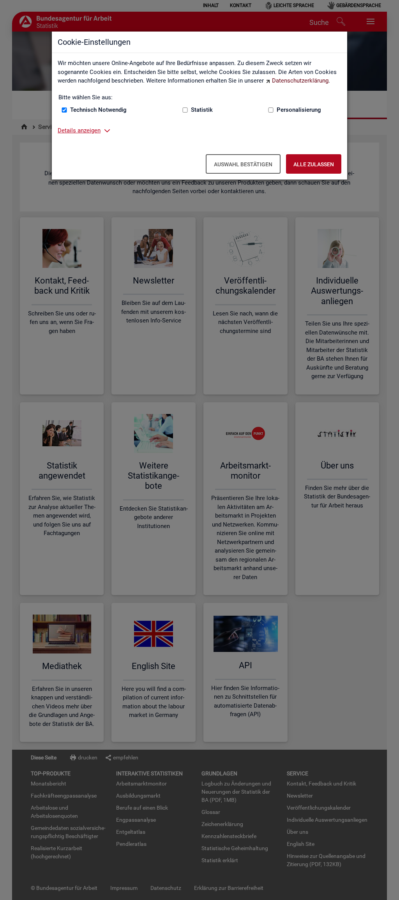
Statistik (202, 109)
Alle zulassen (313, 164)
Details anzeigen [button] (79, 130)
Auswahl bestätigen (243, 164)
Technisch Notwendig (98, 109)
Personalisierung (299, 109)
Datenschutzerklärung (300, 80)
